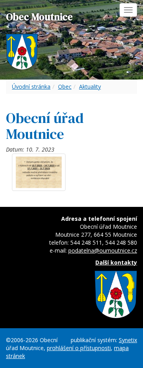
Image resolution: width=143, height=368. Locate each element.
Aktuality (90, 86)
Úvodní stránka (31, 86)
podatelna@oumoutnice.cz (102, 250)
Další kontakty (116, 262)
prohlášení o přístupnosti (79, 348)
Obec (65, 86)
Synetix (128, 340)
